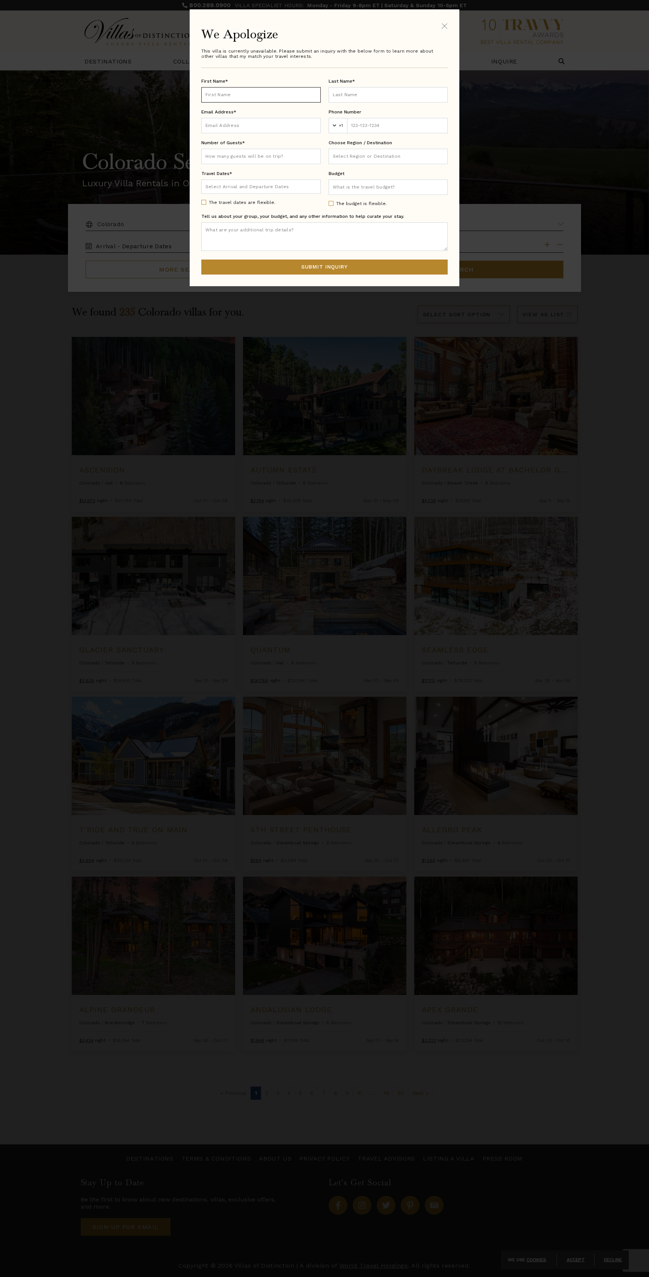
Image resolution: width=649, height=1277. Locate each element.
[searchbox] (388, 156)
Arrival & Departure (237, 186)
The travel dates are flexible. (242, 202)
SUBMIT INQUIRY (324, 267)
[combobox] (388, 156)
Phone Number (345, 112)
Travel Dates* (216, 173)
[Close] (444, 25)
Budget (336, 173)
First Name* (214, 81)
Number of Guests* (223, 142)
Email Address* (218, 112)
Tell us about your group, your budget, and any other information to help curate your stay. (302, 216)
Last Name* (342, 81)
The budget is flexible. (361, 203)
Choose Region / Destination (360, 142)
